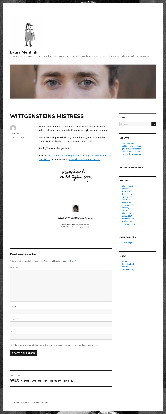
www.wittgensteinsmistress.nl (84, 159)
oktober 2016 (127, 221)
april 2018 (126, 200)
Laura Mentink (23, 52)
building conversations (131, 146)
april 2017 (126, 210)
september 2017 (128, 205)
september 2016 (128, 224)
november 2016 (128, 219)
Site (12, 332)
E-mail (14, 319)
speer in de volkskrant (131, 151)
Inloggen (125, 261)
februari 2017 (127, 213)
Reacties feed (127, 267)
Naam (14, 306)
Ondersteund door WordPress (37, 403)
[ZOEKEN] (153, 124)
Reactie (14, 267)
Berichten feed (128, 264)
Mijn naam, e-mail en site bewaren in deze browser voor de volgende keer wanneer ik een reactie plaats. (56, 345)
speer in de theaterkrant (131, 154)
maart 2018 (126, 202)
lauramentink (16, 134)
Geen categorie (128, 243)
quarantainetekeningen (131, 149)
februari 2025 (127, 186)
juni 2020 (125, 189)
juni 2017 (125, 208)
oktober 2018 (127, 197)
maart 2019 (126, 191)
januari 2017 (127, 216)
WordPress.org (128, 269)
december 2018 (128, 194)
